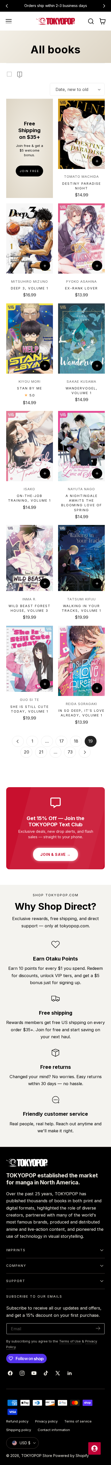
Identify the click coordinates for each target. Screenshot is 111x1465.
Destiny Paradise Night (81, 186)
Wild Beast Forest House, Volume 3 (30, 608)
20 (26, 752)
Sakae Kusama (81, 381)
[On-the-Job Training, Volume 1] (29, 446)
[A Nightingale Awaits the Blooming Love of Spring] (81, 446)
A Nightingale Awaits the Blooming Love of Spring (81, 503)
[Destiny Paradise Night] (81, 134)
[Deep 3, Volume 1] (29, 238)
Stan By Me (29, 388)
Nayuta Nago (81, 489)
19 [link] (90, 741)
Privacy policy (46, 1421)
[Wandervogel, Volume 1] (81, 338)
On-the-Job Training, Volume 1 (29, 498)
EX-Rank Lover (81, 288)
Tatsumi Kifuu (81, 599)
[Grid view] (9, 74)
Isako (29, 489)
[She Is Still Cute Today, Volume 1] (29, 659)
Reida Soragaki (81, 704)
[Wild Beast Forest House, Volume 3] (29, 558)
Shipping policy (18, 1430)
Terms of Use (70, 1341)
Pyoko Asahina (81, 281)
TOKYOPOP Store (36, 1455)
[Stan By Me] (29, 338)
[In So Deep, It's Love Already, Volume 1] (81, 661)
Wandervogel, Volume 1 (82, 390)
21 (41, 752)
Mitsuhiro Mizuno (29, 281)
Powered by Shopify (71, 1455)
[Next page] (85, 752)
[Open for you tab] (94, 1448)
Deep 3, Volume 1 (29, 288)
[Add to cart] (97, 161)
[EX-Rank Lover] (81, 238)
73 (70, 752)
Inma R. (29, 599)
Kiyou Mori (30, 381)
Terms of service (78, 1421)
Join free (29, 171)
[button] (9, 21)
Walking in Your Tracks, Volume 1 (81, 608)
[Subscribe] (98, 1328)
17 (61, 741)
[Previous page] (18, 741)
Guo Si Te (29, 700)
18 (76, 741)
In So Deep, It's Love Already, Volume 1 (81, 713)
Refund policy (17, 1421)
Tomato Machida (81, 176)
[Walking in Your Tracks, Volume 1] (81, 558)
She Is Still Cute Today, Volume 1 (29, 709)
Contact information (54, 1430)
